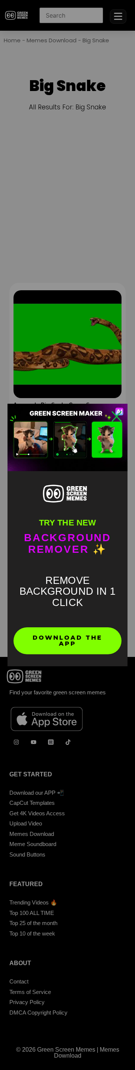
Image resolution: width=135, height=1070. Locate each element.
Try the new (67, 522)
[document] (67, 535)
